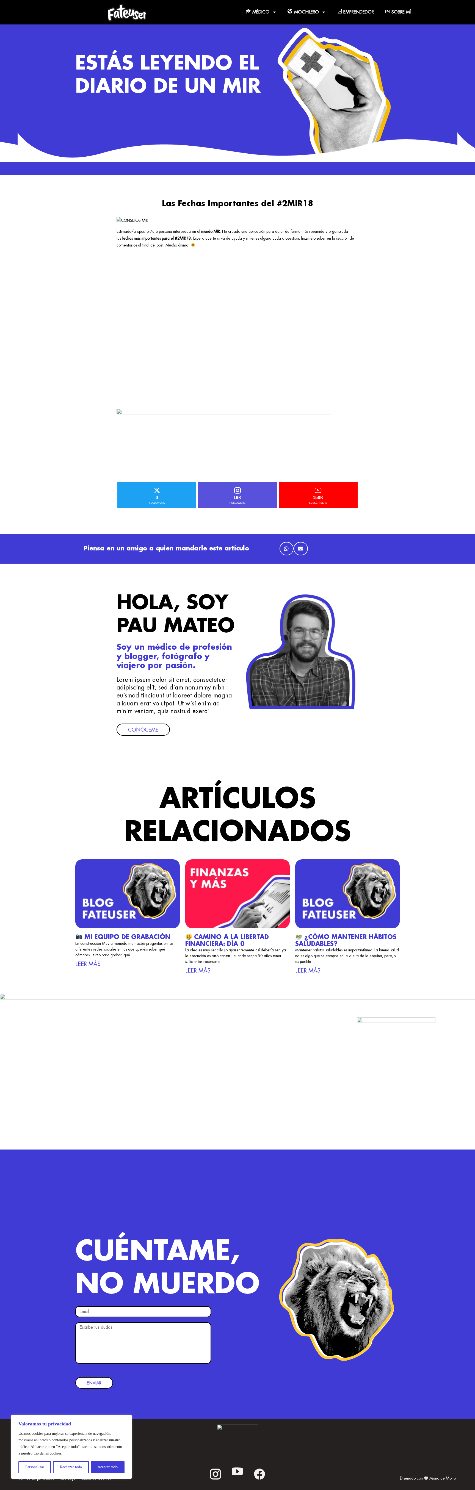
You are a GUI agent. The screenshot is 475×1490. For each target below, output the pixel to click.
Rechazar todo (71, 1467)
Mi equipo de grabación (126, 937)
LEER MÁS (88, 964)
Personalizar (34, 1467)
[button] (287, 549)
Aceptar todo (108, 1467)
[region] (71, 1447)
